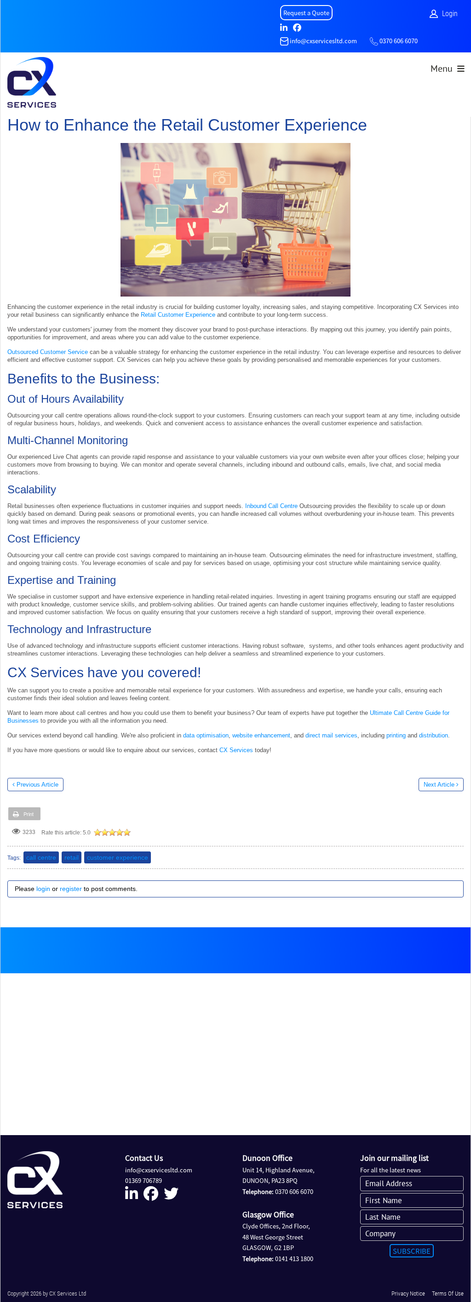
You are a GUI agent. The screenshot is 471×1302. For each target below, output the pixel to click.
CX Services (236, 750)
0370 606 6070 (398, 40)
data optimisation (206, 735)
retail (71, 857)
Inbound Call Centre (271, 506)
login (43, 888)
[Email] (284, 40)
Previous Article (37, 784)
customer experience (117, 857)
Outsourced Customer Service (47, 351)
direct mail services (331, 735)
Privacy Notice (408, 1293)
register (71, 888)
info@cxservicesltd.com (323, 40)
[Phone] (374, 40)
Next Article (439, 784)
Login (450, 13)
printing (395, 735)
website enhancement (261, 735)
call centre (41, 857)
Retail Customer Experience (178, 314)
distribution (433, 735)
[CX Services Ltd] (31, 84)
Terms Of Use (448, 1293)
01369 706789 (143, 1180)
